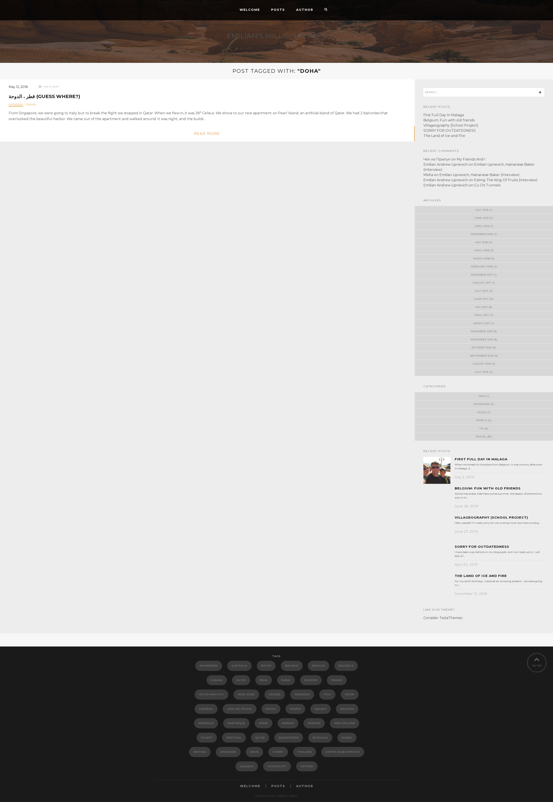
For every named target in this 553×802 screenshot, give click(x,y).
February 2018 (482, 266)
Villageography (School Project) (450, 125)
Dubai (286, 680)
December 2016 (482, 331)
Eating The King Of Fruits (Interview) (505, 180)
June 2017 (481, 298)
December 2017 (482, 274)
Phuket (207, 737)
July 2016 (481, 371)
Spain (254, 751)
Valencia (247, 766)
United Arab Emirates (343, 751)
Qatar (260, 737)
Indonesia (302, 694)
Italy (327, 694)
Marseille (206, 723)
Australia (239, 665)
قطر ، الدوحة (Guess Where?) (44, 96)
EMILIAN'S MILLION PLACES (276, 36)
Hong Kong (246, 694)
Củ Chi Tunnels (487, 185)
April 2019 (482, 226)
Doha (264, 680)
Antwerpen (209, 665)
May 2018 (481, 242)
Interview (481, 404)
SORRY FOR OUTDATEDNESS (449, 131)
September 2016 (481, 355)
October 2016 (481, 347)
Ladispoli (206, 708)
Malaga (320, 708)
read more (207, 134)
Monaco (288, 723)
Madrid (295, 708)
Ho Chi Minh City (211, 694)
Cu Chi (241, 680)
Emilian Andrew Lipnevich (445, 164)
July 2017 (481, 290)
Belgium (318, 665)
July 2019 (481, 209)
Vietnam (306, 766)
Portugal (234, 737)
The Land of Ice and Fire (444, 136)
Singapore (228, 751)
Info (481, 396)
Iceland (275, 694)
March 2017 (482, 323)
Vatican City (277, 766)
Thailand (304, 751)
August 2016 (482, 363)
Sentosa (199, 751)
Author (304, 10)
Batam (266, 665)
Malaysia (347, 708)
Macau (271, 708)
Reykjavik (320, 737)
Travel (31, 104)
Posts (278, 10)
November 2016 (481, 339)
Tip (481, 428)
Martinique (236, 723)
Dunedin (310, 680)
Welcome (250, 10)
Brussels (346, 665)
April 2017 (481, 315)
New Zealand (344, 723)
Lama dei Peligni (239, 708)
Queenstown (289, 737)
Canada (216, 680)
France (336, 680)
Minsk (263, 723)
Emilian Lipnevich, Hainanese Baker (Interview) (479, 175)
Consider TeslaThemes (442, 618)
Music (481, 412)
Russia (347, 737)
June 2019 (482, 217)
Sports (481, 420)
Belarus (291, 665)
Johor (349, 694)
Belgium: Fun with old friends (449, 120)
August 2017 (482, 282)
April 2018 (481, 250)
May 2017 (481, 307)
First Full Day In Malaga (443, 115)
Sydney (278, 751)
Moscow (314, 723)
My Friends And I (471, 159)
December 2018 (482, 234)
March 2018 (481, 258)
